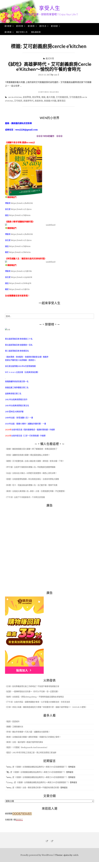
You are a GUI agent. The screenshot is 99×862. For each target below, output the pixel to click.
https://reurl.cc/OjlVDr (19, 289)
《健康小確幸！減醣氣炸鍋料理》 (28, 424)
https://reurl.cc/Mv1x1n (20, 252)
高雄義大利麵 (50, 100)
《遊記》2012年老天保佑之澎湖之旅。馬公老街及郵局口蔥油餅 (30, 752)
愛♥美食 (31, 26)
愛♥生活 (42, 26)
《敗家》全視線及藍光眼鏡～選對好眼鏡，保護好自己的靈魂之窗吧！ (33, 737)
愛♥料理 (19, 26)
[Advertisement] (24, 547)
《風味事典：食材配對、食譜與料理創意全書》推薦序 (26, 357)
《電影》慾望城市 (12, 721)
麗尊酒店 (61, 100)
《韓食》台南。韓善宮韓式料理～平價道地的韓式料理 (37, 787)
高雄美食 (39, 100)
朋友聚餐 (36, 97)
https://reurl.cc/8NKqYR (20, 283)
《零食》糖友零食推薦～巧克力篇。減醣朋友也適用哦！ (27, 732)
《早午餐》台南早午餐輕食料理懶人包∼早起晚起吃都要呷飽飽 (30, 467)
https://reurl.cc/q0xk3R (21, 277)
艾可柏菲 (18, 100)
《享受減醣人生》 (22, 418)
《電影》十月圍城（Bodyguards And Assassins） (26, 747)
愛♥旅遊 (54, 26)
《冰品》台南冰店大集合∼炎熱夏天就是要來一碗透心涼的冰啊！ (31, 473)
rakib (75, 855)
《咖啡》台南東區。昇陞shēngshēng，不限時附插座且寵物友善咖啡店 (34, 697)
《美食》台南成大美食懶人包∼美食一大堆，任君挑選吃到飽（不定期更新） (35, 491)
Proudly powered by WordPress (36, 855)
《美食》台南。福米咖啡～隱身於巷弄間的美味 (24, 742)
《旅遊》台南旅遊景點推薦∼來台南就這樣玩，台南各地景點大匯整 (32, 479)
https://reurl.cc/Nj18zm (19, 215)
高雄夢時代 (28, 100)
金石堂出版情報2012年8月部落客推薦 (20, 366)
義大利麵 (51, 97)
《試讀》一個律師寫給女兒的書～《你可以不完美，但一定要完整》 (32, 691)
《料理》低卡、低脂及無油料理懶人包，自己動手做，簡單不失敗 (31, 485)
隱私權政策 (36, 32)
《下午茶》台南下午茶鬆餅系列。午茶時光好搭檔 (25, 497)
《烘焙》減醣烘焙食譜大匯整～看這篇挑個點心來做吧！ (27, 455)
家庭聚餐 (27, 97)
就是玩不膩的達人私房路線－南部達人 (20, 360)
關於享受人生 (22, 32)
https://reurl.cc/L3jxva (21, 209)
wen (55, 74)
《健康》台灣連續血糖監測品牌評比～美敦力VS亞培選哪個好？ (41, 767)
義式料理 (50, 58)
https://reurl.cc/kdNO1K (22, 203)
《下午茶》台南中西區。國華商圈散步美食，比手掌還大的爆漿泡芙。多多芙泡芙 (37, 702)
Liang (9, 782)
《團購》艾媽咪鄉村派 (14, 727)
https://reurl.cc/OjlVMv (21, 271)
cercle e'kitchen (15, 97)
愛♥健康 (8, 26)
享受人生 (49, 8)
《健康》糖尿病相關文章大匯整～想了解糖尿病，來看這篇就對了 (31, 449)
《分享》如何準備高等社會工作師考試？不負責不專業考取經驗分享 (32, 686)
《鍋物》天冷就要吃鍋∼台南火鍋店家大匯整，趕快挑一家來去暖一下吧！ (34, 461)
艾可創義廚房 (62, 97)
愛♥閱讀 (8, 32)
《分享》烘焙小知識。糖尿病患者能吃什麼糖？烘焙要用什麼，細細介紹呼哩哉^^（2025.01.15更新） (46, 707)
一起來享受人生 (49, 303)
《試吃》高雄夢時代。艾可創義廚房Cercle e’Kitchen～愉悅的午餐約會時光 (48, 66)
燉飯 (43, 97)
